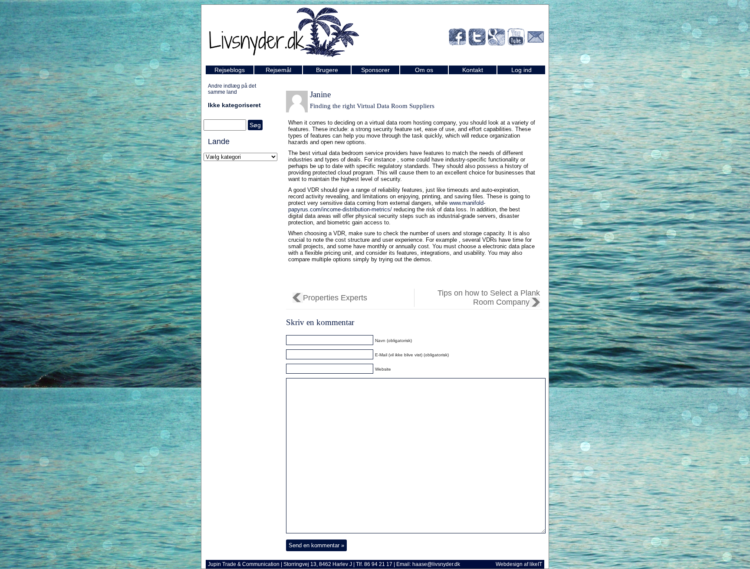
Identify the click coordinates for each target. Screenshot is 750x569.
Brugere (327, 69)
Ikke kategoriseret (234, 105)
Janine (320, 94)
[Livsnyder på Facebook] (457, 38)
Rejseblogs (229, 69)
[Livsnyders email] (535, 38)
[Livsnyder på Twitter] (477, 38)
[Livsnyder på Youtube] (516, 38)
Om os (424, 69)
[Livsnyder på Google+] (496, 38)
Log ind (521, 69)
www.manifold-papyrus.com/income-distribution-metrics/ (386, 206)
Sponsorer (375, 69)
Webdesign (509, 564)
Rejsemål (278, 69)
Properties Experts (335, 297)
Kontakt (472, 69)
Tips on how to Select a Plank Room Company (489, 297)
